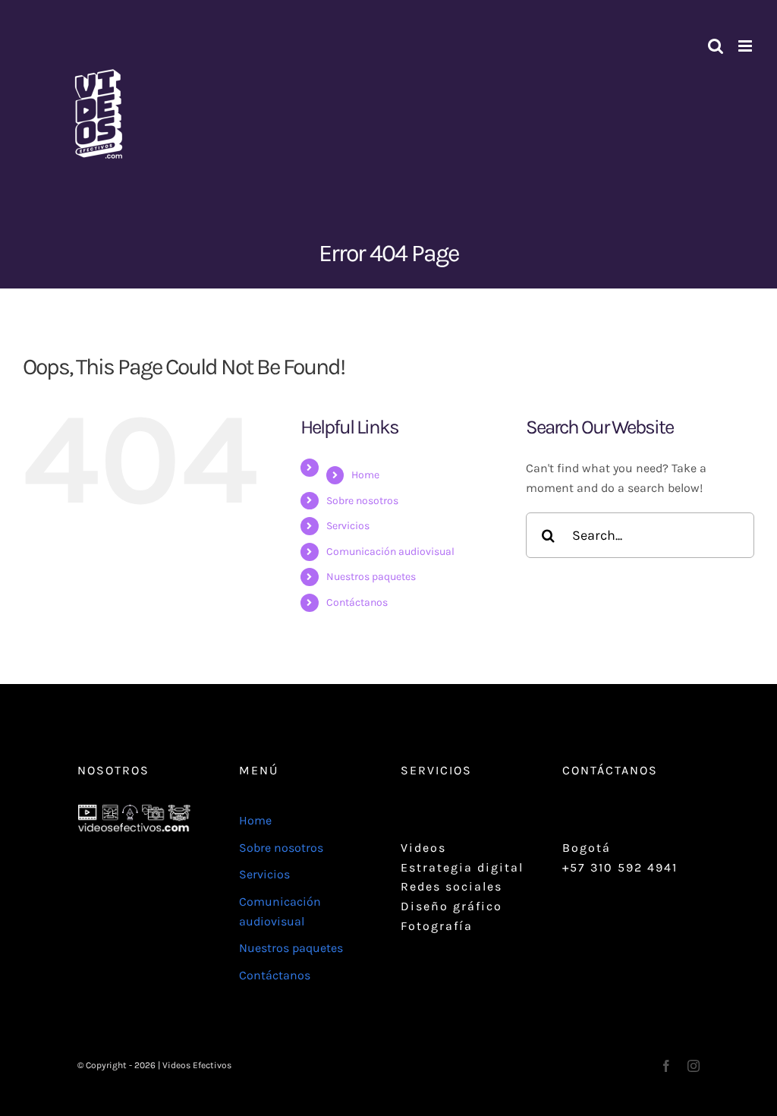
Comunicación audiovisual (390, 551)
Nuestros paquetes (371, 576)
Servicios (348, 525)
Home (365, 474)
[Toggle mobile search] (715, 46)
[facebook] (666, 1066)
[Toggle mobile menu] (746, 46)
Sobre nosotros (362, 500)
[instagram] (693, 1066)
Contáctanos (357, 602)
